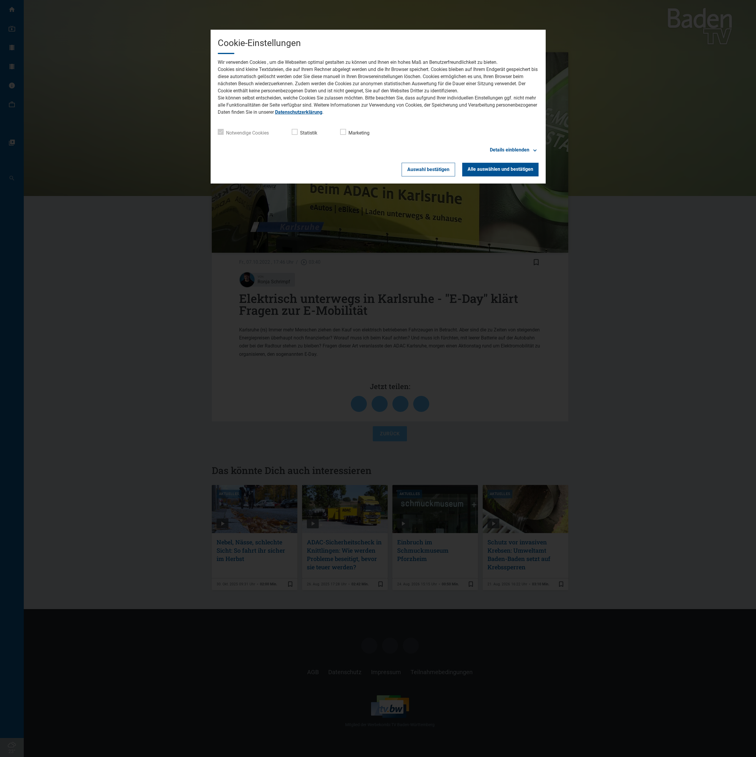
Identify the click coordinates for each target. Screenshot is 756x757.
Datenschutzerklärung (298, 112)
